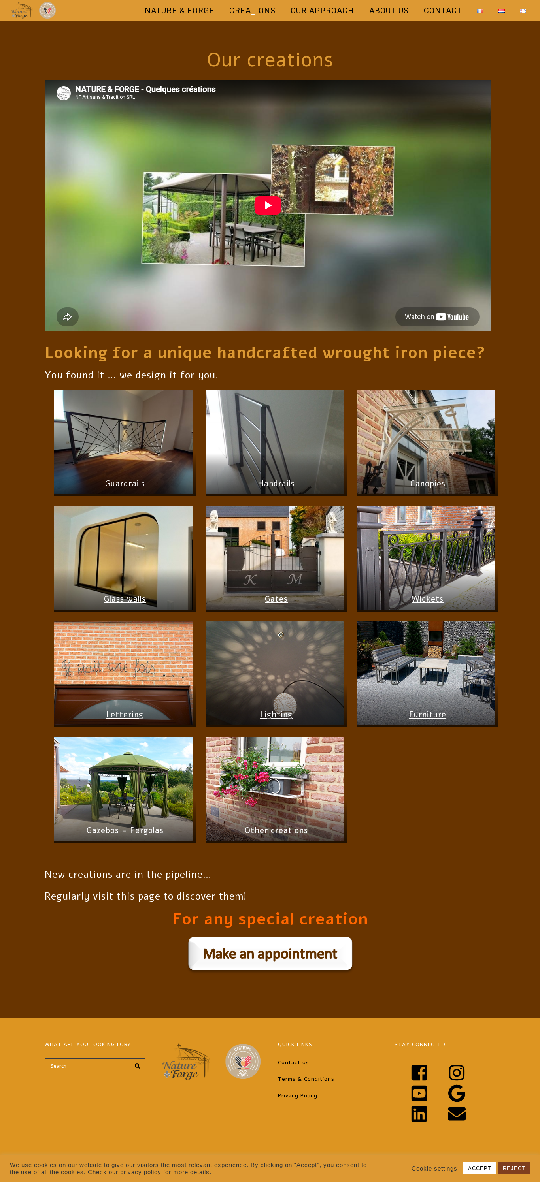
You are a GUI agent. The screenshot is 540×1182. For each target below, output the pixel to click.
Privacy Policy (297, 1095)
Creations (252, 10)
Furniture (427, 715)
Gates (276, 599)
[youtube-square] (428, 1093)
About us (389, 10)
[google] (465, 1093)
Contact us (293, 1062)
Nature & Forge (179, 10)
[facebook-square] (428, 1073)
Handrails (276, 483)
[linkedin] (428, 1114)
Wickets (428, 599)
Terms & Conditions (306, 1079)
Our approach (322, 10)
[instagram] (465, 1073)
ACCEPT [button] (479, 1168)
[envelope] (461, 1114)
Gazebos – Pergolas (125, 830)
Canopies (428, 483)
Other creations (276, 830)
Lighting (276, 715)
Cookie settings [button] (434, 1168)
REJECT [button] (514, 1168)
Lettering (124, 715)
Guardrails (125, 483)
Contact (443, 10)
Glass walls (125, 599)
